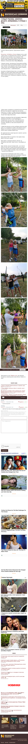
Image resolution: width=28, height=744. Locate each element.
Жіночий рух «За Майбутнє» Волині (8, 54)
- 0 (26, 407)
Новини (14, 653)
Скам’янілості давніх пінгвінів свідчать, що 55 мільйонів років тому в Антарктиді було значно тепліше (12, 660)
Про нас (2, 742)
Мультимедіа (14, 716)
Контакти (6, 742)
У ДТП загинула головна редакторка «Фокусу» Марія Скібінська (22, 726)
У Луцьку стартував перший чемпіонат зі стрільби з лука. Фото (13, 386)
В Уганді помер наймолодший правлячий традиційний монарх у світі (12, 656)
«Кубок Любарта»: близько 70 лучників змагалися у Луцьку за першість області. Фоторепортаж (13, 395)
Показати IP (3, 407)
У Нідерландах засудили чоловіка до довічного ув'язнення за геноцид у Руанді (13, 668)
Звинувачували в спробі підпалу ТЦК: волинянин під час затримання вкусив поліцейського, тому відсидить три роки (13, 697)
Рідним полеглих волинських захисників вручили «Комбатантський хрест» (11, 710)
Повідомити (22, 369)
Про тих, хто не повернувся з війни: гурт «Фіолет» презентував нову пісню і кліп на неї (13, 726)
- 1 (26, 402)
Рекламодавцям (12, 742)
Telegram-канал (14, 375)
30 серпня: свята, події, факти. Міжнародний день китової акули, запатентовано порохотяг (13, 664)
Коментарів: (13, 25)
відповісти (21, 401)
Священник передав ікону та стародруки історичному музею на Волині (12, 673)
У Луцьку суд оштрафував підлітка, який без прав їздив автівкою (12, 677)
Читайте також (14, 383)
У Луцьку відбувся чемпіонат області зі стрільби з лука (12, 388)
